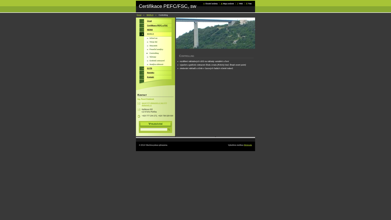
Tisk (250, 4)
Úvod (139, 15)
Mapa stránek (228, 4)
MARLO (150, 15)
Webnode (248, 145)
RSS (241, 4)
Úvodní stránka (211, 4)
